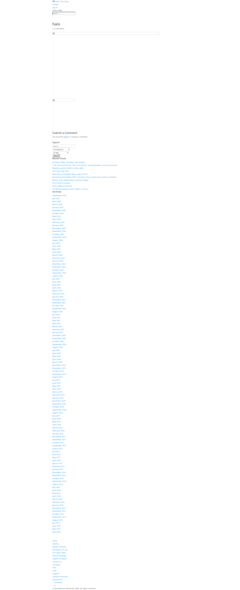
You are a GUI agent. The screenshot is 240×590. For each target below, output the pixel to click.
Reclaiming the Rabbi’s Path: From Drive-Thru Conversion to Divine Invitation (84, 177)
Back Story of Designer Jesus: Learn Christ (69, 174)
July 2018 (56, 416)
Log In (55, 7)
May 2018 (56, 421)
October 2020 (58, 341)
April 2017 (56, 460)
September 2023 (59, 237)
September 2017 (59, 445)
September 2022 (59, 273)
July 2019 (56, 380)
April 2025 (56, 201)
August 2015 (57, 520)
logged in (67, 137)
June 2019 (56, 383)
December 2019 (59, 365)
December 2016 (59, 472)
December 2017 (59, 436)
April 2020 (56, 359)
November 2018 (59, 404)
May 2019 (56, 386)
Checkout (56, 564)
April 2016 (56, 496)
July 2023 (56, 243)
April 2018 (56, 424)
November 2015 (59, 511)
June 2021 (56, 317)
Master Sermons (59, 547)
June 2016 (56, 490)
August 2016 (57, 484)
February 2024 (58, 222)
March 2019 (57, 392)
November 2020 (59, 338)
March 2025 (57, 204)
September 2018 (59, 410)
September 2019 (59, 374)
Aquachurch (57, 579)
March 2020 (57, 362)
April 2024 (56, 219)
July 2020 (56, 350)
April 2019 (56, 389)
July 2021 (56, 314)
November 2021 (59, 303)
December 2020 (59, 335)
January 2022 (57, 297)
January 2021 (57, 332)
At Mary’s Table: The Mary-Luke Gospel (68, 162)
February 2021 (58, 329)
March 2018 (57, 427)
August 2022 (57, 276)
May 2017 (56, 457)
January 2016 (57, 505)
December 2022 (59, 264)
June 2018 (56, 419)
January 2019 (57, 398)
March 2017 (57, 463)
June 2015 (56, 526)
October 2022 (58, 270)
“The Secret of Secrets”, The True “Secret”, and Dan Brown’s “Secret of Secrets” (85, 165)
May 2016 (56, 493)
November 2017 (59, 439)
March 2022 (57, 290)
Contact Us (57, 561)
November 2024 (59, 210)
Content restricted (60, 576)
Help (54, 570)
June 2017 (56, 454)
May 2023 (56, 249)
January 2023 (57, 261)
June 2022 (56, 282)
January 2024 (57, 225)
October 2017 (58, 442)
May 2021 (56, 320)
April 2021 (56, 323)
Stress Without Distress (62, 186)
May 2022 (56, 285)
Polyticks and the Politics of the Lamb (68, 168)
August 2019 (57, 377)
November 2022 (59, 267)
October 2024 (58, 213)
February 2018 (58, 430)
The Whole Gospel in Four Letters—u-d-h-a (70, 189)
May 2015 (56, 529)
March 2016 (57, 499)
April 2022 (56, 288)
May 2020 (56, 356)
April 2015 (56, 532)
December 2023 (59, 228)
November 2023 (59, 231)
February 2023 (58, 258)
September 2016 (59, 481)
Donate (55, 4)
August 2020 (57, 347)
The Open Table (59, 552)
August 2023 (57, 240)
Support (55, 573)
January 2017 (57, 469)
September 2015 (59, 517)
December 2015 (59, 508)
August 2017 (57, 448)
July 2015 (56, 523)
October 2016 (58, 478)
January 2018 (57, 433)
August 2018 (57, 413)
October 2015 (58, 514)
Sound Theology (59, 555)
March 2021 (57, 326)
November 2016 (59, 475)
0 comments (59, 28)
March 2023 (57, 255)
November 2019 (59, 368)
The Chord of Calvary (61, 183)
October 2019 (58, 371)
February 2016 (58, 502)
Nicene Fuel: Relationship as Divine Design (70, 180)
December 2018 (59, 401)
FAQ (54, 567)
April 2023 (56, 252)
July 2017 (56, 451)
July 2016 (56, 487)
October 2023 (58, 234)
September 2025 (59, 195)
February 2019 (58, 395)
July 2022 (56, 279)
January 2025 (57, 207)
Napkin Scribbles (59, 558)
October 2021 (58, 305)
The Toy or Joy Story (60, 171)
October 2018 (58, 407)
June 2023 (56, 246)
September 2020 (59, 344)
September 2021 (59, 308)
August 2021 (57, 311)
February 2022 (58, 293)
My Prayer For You (60, 550)
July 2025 (56, 198)
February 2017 (58, 466)
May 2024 (56, 216)
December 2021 (59, 300)
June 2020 (56, 353)
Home (54, 541)
